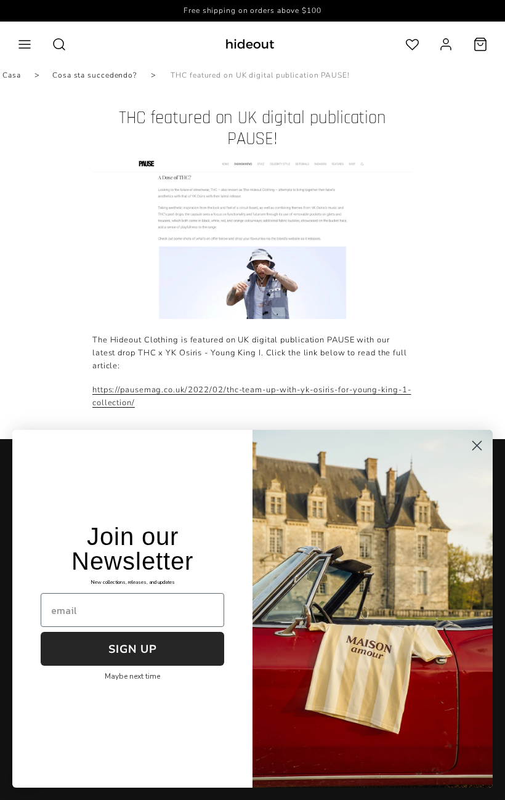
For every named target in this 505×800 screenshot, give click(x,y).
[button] (24, 44)
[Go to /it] (250, 44)
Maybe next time (132, 676)
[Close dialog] (477, 445)
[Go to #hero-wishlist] (412, 44)
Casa (11, 75)
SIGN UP (132, 649)
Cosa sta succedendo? (94, 75)
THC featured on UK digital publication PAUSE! (260, 75)
